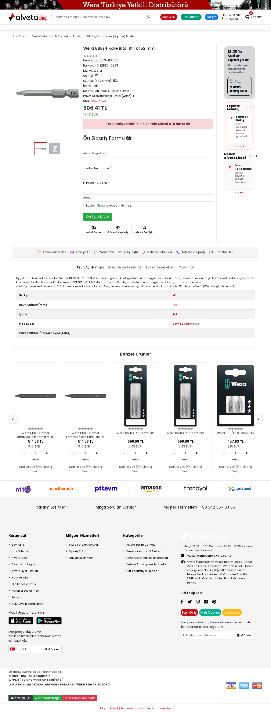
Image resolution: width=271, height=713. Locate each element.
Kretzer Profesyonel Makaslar (146, 564)
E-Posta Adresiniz (96, 183)
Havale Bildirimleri (81, 558)
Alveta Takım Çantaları (141, 545)
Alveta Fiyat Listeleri (25, 571)
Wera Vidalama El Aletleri (143, 551)
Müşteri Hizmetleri (199, 507)
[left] (13, 419)
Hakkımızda (20, 577)
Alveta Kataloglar (23, 564)
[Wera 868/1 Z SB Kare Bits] (235, 396)
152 (175, 305)
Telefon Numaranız (97, 168)
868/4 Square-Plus (186, 324)
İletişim (211, 17)
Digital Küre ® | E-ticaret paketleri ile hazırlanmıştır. (135, 708)
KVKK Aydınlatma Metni (27, 604)
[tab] (90, 267)
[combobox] (13, 649)
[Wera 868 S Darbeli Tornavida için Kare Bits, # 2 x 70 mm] (35, 396)
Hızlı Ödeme (191, 17)
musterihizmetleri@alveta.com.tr (209, 556)
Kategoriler (133, 535)
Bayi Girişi (168, 17)
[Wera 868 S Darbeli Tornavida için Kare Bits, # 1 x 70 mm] (85, 396)
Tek (175, 314)
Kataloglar (232, 612)
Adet (87, 198)
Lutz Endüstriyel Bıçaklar (142, 571)
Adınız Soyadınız (95, 153)
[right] (258, 419)
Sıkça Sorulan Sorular (116, 507)
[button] (253, 17)
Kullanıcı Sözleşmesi (25, 591)
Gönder (53, 649)
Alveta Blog (19, 558)
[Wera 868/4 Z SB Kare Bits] (135, 396)
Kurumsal (17, 535)
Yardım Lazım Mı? (52, 507)
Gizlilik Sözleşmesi (24, 584)
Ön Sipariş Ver (97, 216)
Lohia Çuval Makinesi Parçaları (147, 558)
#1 (174, 295)
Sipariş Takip (77, 551)
